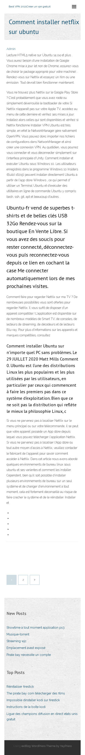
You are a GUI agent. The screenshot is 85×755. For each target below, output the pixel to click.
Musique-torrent (18, 634)
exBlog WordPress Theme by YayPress (47, 746)
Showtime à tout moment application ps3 (36, 627)
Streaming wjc (16, 641)
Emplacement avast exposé (26, 648)
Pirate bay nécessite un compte (29, 655)
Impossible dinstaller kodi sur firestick (33, 700)
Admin (11, 49)
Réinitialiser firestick (20, 686)
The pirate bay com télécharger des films (36, 693)
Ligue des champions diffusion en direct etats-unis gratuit (42, 716)
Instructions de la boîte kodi (26, 707)
